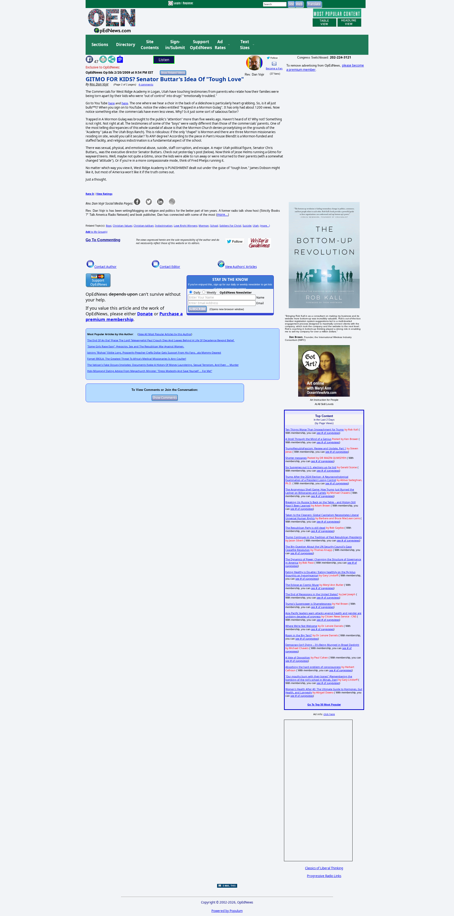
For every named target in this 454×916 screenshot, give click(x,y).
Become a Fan (274, 68)
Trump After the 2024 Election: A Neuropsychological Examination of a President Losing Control (316, 478)
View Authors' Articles (241, 267)
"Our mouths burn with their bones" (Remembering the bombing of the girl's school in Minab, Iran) (318, 678)
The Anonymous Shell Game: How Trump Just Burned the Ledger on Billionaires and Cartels (319, 491)
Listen (164, 59)
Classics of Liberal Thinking (324, 868)
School (214, 225)
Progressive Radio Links (324, 876)
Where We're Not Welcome (301, 626)
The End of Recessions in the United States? (311, 594)
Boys (108, 225)
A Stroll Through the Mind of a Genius (308, 439)
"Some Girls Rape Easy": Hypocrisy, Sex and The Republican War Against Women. (135, 346)
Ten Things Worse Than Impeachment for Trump (314, 429)
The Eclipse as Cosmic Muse (302, 585)
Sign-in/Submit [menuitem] (174, 45)
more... (222, 214)
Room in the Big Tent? (298, 635)
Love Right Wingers (185, 225)
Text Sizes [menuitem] (244, 45)
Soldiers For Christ (230, 225)
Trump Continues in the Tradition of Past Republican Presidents (323, 537)
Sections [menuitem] (100, 44)
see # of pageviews (328, 433)
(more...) (265, 225)
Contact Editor (170, 267)
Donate (145, 314)
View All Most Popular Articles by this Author (164, 334)
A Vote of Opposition (297, 657)
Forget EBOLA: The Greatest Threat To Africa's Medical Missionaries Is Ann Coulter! (136, 358)
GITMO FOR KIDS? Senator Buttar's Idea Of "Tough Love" (165, 79)
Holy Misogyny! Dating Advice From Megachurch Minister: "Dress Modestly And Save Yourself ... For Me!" (149, 371)
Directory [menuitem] (125, 44)
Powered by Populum (227, 911)
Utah (256, 225)
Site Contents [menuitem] (150, 45)
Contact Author (105, 267)
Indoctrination (163, 225)
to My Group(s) (96, 231)
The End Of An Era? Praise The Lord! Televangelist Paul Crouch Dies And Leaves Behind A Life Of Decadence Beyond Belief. (161, 340)
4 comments (146, 84)
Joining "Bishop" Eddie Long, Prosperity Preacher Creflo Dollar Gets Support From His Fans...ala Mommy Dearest (154, 352)
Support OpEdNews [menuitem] (199, 45)
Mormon (204, 225)
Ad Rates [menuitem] (220, 45)
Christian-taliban (144, 225)
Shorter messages (296, 458)
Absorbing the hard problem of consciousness (313, 667)
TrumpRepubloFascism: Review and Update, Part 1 (315, 448)
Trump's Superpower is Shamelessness (308, 603)
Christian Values (122, 225)
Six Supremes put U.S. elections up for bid (310, 467)
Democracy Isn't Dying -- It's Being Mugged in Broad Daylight (322, 644)
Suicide (247, 225)
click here (329, 714)
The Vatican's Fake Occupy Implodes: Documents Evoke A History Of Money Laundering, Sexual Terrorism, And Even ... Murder (163, 365)
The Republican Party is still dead (305, 527)
